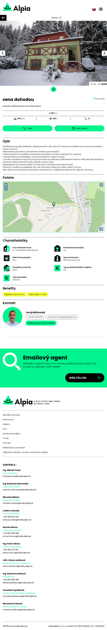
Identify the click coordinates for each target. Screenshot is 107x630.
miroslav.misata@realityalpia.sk (18, 503)
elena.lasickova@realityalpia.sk (17, 566)
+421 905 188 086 (11, 533)
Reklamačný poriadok (14, 447)
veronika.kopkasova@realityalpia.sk (20, 596)
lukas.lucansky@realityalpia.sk (17, 519)
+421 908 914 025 (11, 516)
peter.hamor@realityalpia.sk (16, 552)
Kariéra (6, 424)
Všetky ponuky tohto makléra (41, 323)
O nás (6, 438)
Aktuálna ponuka (11, 415)
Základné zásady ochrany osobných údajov (25, 452)
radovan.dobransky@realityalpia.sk (19, 489)
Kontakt (7, 443)
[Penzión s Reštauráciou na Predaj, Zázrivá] (26, 9)
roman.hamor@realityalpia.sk (17, 536)
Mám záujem (77, 378)
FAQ (5, 429)
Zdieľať (54, 17)
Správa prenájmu (11, 433)
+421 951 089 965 (11, 579)
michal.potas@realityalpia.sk (16, 476)
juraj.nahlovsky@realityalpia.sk (62, 317)
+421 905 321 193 (10, 549)
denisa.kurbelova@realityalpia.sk (18, 582)
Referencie (8, 419)
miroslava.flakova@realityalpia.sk (19, 609)
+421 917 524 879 (35, 317)
